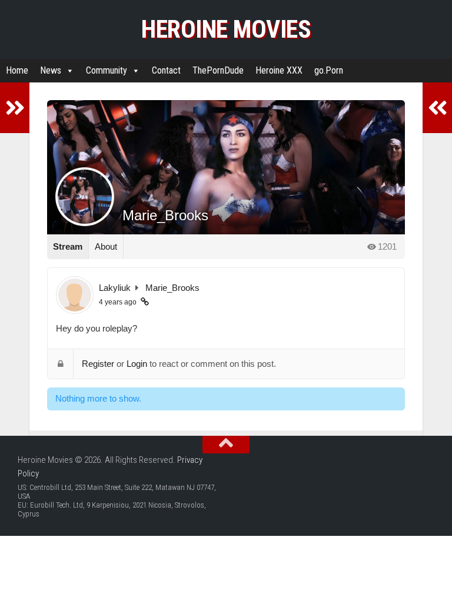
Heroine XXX (279, 70)
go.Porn (328, 70)
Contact (166, 70)
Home (17, 70)
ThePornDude (218, 70)
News (50, 70)
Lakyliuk (115, 288)
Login (137, 364)
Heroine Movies (226, 29)
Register (98, 364)
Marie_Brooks (172, 288)
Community (106, 70)
